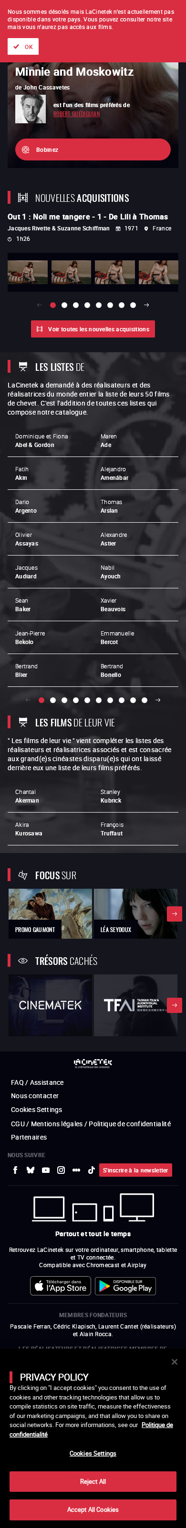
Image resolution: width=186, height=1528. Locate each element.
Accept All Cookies (93, 1509)
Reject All (93, 1481)
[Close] (174, 1361)
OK (29, 46)
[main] (93, 1438)
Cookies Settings (93, 1453)
